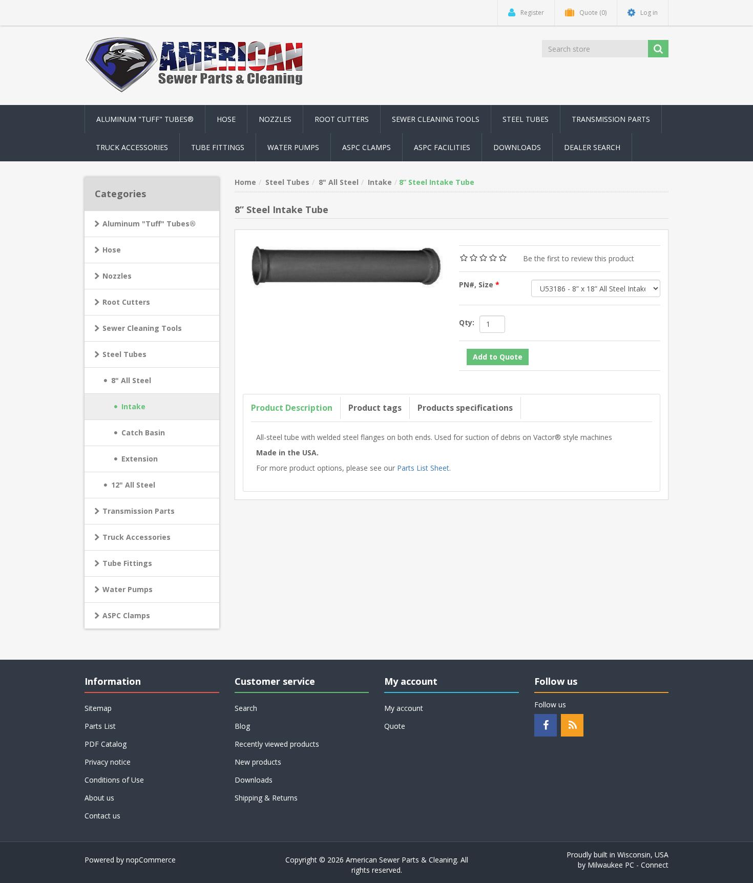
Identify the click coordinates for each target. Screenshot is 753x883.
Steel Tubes (124, 354)
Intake (133, 406)
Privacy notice (108, 762)
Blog (242, 726)
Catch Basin (143, 432)
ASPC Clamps (126, 615)
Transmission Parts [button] (611, 119)
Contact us (102, 816)
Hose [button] (226, 119)
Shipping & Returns (266, 798)
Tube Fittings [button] (217, 147)
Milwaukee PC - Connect (628, 865)
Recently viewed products (277, 744)
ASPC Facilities (442, 147)
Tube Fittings (127, 563)
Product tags (375, 407)
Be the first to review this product (578, 258)
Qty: (466, 322)
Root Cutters (126, 302)
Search (246, 708)
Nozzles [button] (275, 119)
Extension (139, 459)
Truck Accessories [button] (132, 147)
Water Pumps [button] (293, 147)
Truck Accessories (136, 537)
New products (258, 762)
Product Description (291, 407)
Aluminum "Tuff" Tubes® (149, 223)
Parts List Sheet (423, 468)
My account (403, 708)
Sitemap (98, 708)
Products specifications (465, 407)
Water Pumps (127, 589)
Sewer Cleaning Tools (142, 328)
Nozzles (117, 276)
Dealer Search (592, 147)
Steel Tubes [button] (526, 119)
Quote (394, 726)
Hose (111, 250)
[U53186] (343, 263)
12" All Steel (133, 485)
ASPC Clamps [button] (366, 147)
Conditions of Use (114, 780)
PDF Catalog (106, 744)
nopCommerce (151, 860)
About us (99, 798)
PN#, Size (477, 284)
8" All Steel (131, 380)
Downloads (517, 147)
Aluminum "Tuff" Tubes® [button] (145, 119)
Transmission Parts (138, 511)
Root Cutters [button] (342, 119)
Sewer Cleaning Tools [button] (435, 119)
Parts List (100, 726)
